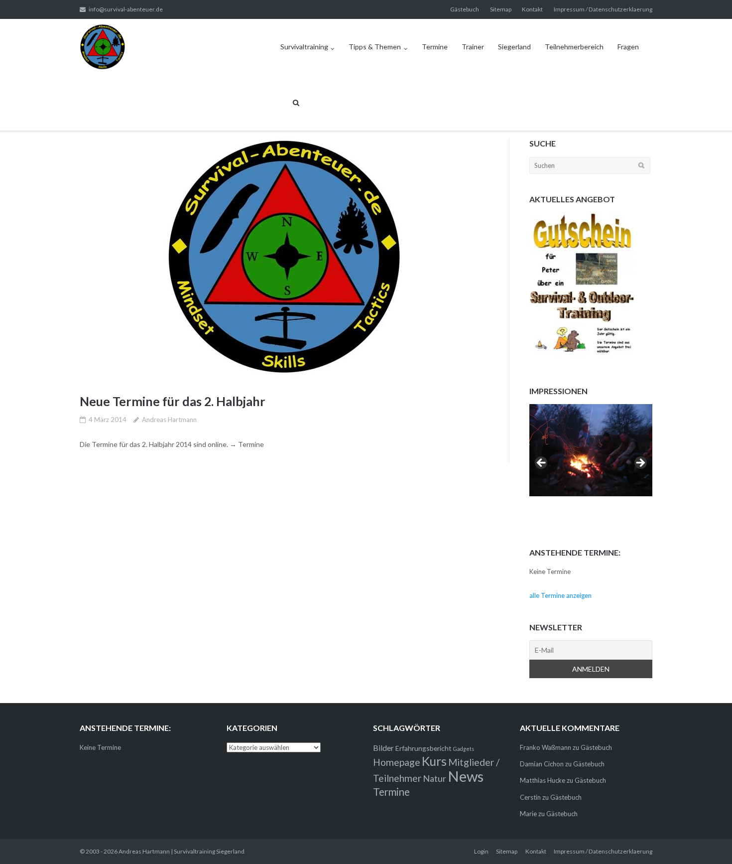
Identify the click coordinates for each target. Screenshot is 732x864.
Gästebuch (464, 9)
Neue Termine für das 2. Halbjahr (172, 401)
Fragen (628, 46)
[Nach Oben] (707, 840)
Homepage (396, 762)
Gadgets (463, 748)
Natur (434, 778)
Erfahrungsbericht (423, 748)
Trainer (473, 46)
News (466, 776)
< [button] (541, 463)
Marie (528, 814)
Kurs (434, 761)
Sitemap (500, 9)
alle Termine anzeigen (560, 595)
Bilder (383, 747)
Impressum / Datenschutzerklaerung (603, 9)
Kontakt (532, 9)
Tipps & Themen (375, 46)
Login (481, 851)
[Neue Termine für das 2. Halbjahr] (284, 256)
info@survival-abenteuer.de (126, 9)
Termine (435, 46)
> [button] (639, 463)
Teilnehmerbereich (574, 46)
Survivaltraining (304, 46)
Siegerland (514, 46)
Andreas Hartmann (169, 420)
